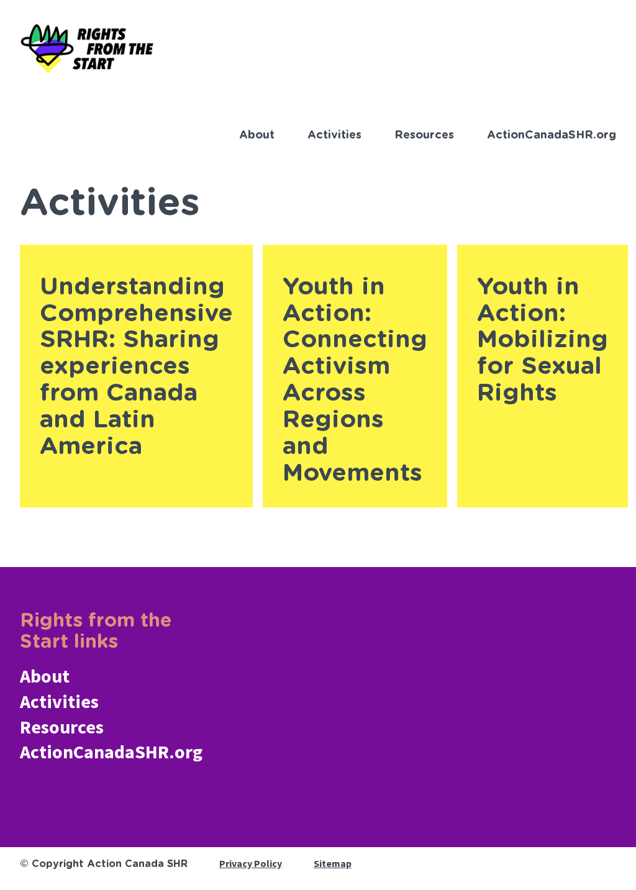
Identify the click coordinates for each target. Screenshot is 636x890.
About (257, 135)
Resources (424, 135)
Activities (334, 135)
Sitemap (333, 863)
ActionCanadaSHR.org (551, 135)
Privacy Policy (250, 863)
